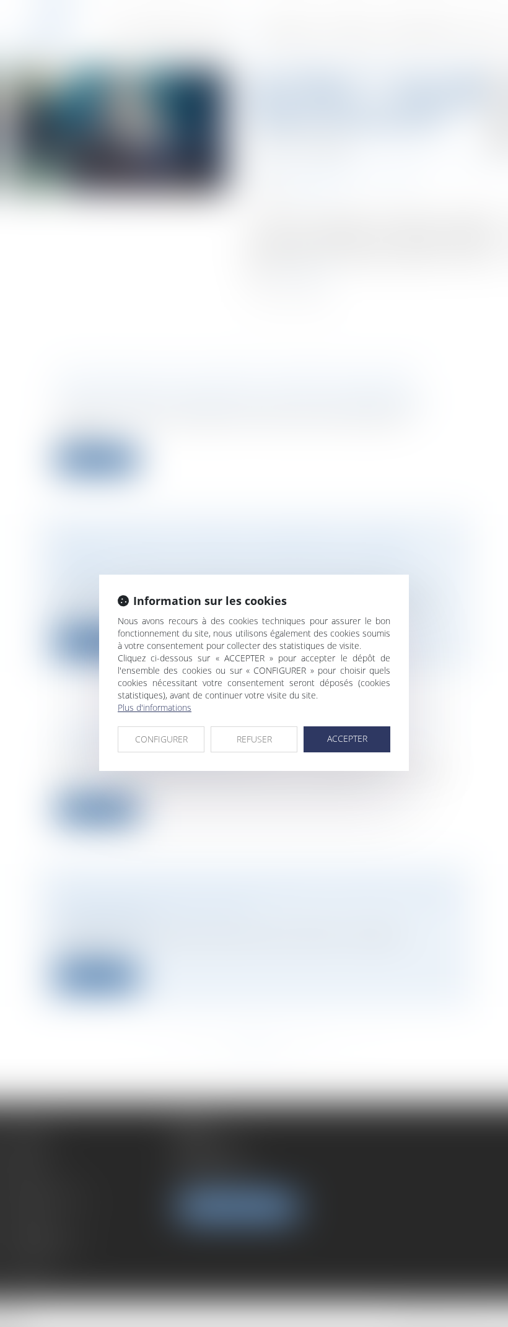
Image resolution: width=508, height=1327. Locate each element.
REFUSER (254, 739)
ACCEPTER (347, 738)
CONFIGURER (161, 739)
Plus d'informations (154, 707)
